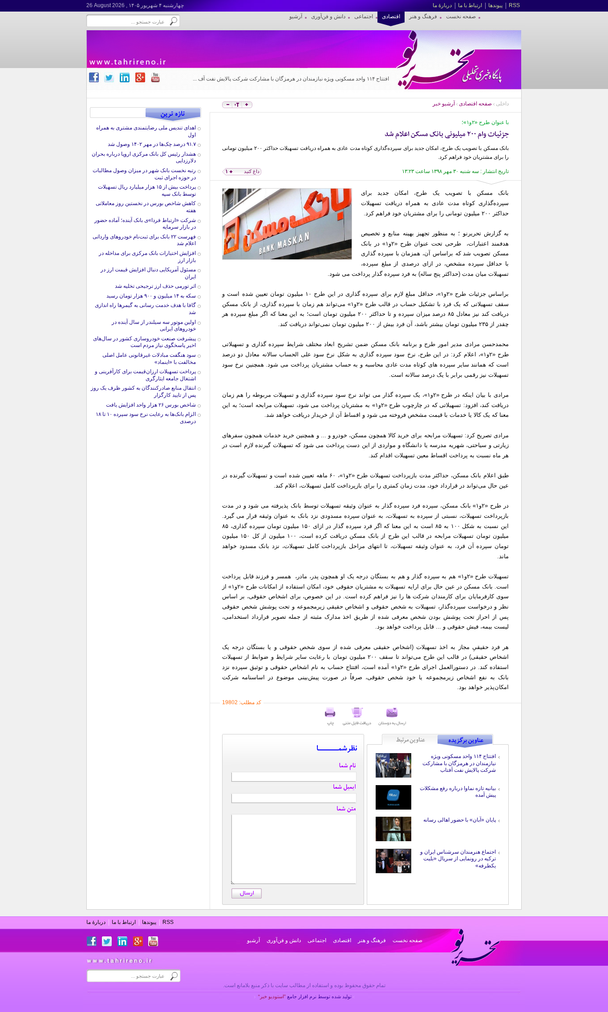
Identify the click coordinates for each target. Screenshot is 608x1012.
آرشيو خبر (444, 104)
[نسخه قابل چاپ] (330, 716)
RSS (514, 5)
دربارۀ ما (442, 5)
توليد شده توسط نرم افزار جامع (305, 996)
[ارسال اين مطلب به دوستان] (392, 716)
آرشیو (253, 940)
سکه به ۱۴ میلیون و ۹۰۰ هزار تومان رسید (151, 296)
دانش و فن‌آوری (284, 940)
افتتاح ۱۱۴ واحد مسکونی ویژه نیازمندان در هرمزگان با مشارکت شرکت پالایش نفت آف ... (291, 79)
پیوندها (495, 5)
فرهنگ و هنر (372, 940)
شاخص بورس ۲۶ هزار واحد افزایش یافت (151, 405)
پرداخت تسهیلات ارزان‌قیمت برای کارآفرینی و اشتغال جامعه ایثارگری (145, 375)
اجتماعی (317, 940)
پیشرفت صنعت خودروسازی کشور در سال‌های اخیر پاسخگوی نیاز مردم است (144, 342)
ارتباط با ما (470, 5)
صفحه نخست (407, 940)
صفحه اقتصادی (475, 104)
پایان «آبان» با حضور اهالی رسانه (459, 820)
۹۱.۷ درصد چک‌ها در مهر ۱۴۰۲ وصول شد (152, 144)
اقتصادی (342, 940)
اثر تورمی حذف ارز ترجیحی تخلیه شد (155, 286)
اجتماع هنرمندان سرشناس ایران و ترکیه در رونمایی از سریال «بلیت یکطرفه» (458, 859)
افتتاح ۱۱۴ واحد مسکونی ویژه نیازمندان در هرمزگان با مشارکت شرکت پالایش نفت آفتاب (459, 763)
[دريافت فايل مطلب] (357, 716)
